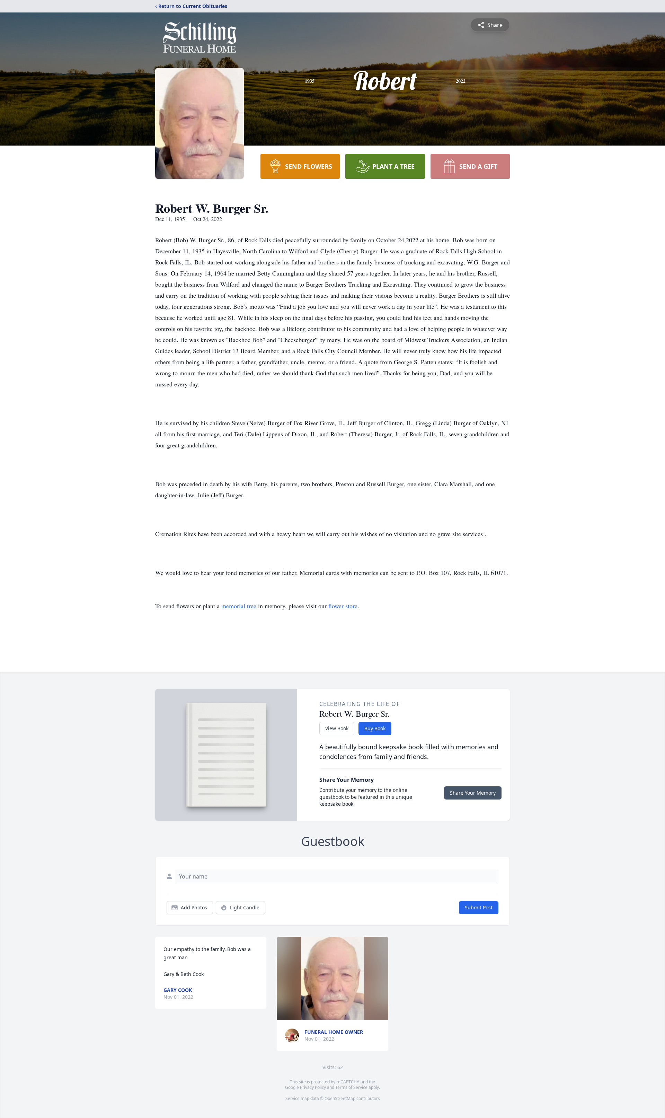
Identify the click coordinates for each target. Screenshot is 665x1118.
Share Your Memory (473, 792)
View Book (336, 728)
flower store (342, 606)
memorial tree (238, 606)
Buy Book (374, 728)
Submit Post (479, 907)
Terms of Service (351, 1087)
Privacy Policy (313, 1087)
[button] (332, 978)
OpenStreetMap (340, 1098)
